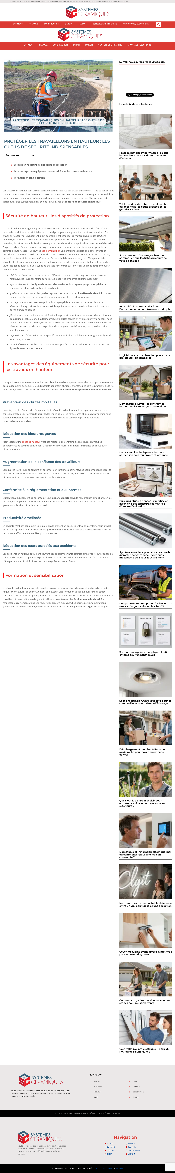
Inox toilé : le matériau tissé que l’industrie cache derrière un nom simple (144, 308)
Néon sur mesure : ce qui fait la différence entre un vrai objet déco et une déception (145, 904)
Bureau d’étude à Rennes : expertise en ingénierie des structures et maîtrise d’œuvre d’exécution (143, 504)
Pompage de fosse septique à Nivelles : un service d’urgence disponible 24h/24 (145, 605)
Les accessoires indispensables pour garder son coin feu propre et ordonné (143, 454)
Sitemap (116, 1113)
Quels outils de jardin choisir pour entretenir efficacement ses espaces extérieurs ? (142, 803)
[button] (158, 24)
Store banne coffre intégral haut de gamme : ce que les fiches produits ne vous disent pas (143, 258)
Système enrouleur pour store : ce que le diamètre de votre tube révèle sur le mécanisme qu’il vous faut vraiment (144, 555)
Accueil (110, 1143)
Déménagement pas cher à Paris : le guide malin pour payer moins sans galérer (142, 752)
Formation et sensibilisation (29, 178)
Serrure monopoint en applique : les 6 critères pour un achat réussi (143, 653)
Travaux (33, 24)
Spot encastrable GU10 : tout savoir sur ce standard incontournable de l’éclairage (145, 702)
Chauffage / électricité (136, 24)
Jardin (68, 24)
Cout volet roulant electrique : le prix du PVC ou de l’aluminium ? (144, 1050)
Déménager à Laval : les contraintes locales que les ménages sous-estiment (144, 405)
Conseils (132, 1147)
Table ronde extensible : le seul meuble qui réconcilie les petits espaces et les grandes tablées (143, 207)
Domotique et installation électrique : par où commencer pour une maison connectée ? (145, 854)
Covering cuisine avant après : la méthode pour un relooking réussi (145, 953)
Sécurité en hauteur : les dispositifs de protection (40, 165)
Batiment (18, 24)
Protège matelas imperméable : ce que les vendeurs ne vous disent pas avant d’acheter (143, 155)
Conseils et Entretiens (105, 24)
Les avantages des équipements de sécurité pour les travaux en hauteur (53, 171)
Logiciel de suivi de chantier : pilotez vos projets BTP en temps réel (144, 357)
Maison (82, 24)
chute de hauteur (31, 441)
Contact (131, 1153)
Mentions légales (102, 1113)
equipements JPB (50, 250)
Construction (51, 24)
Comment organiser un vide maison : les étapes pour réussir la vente (144, 1002)
